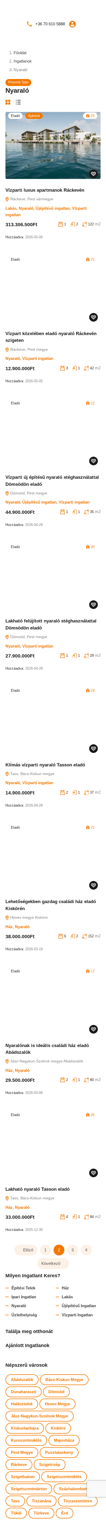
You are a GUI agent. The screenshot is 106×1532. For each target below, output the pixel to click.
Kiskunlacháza (25, 1428)
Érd (64, 1513)
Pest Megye (22, 1452)
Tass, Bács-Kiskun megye (31, 774)
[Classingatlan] (53, 8)
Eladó (15, 116)
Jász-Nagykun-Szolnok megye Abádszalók (46, 1061)
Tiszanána (41, 1501)
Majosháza (64, 1440)
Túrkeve (41, 1513)
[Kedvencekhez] (93, 174)
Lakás (11, 208)
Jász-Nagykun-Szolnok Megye (39, 1416)
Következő (50, 1263)
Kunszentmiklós (26, 1440)
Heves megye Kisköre (28, 917)
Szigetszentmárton (29, 1488)
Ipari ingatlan (23, 1297)
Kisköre (58, 1428)
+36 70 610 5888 (50, 24)
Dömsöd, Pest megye (28, 493)
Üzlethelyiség (24, 1315)
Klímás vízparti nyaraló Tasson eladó (45, 764)
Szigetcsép (49, 1464)
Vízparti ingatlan (37, 358)
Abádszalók (22, 1379)
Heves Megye (57, 1404)
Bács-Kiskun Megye (64, 1379)
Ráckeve (19, 1464)
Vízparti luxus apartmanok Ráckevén (44, 190)
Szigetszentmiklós (64, 1476)
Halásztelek (22, 1404)
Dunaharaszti (23, 1391)
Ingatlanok (23, 61)
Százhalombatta (74, 1488)
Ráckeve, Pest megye (28, 349)
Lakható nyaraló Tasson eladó (37, 1189)
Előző (28, 1250)
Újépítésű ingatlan (53, 208)
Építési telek (23, 1288)
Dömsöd (56, 1391)
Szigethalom (23, 1476)
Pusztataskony (59, 1452)
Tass (15, 1501)
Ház (9, 926)
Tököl (16, 1513)
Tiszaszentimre (77, 1501)
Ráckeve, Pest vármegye (31, 199)
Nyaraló (26, 208)
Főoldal (20, 52)
